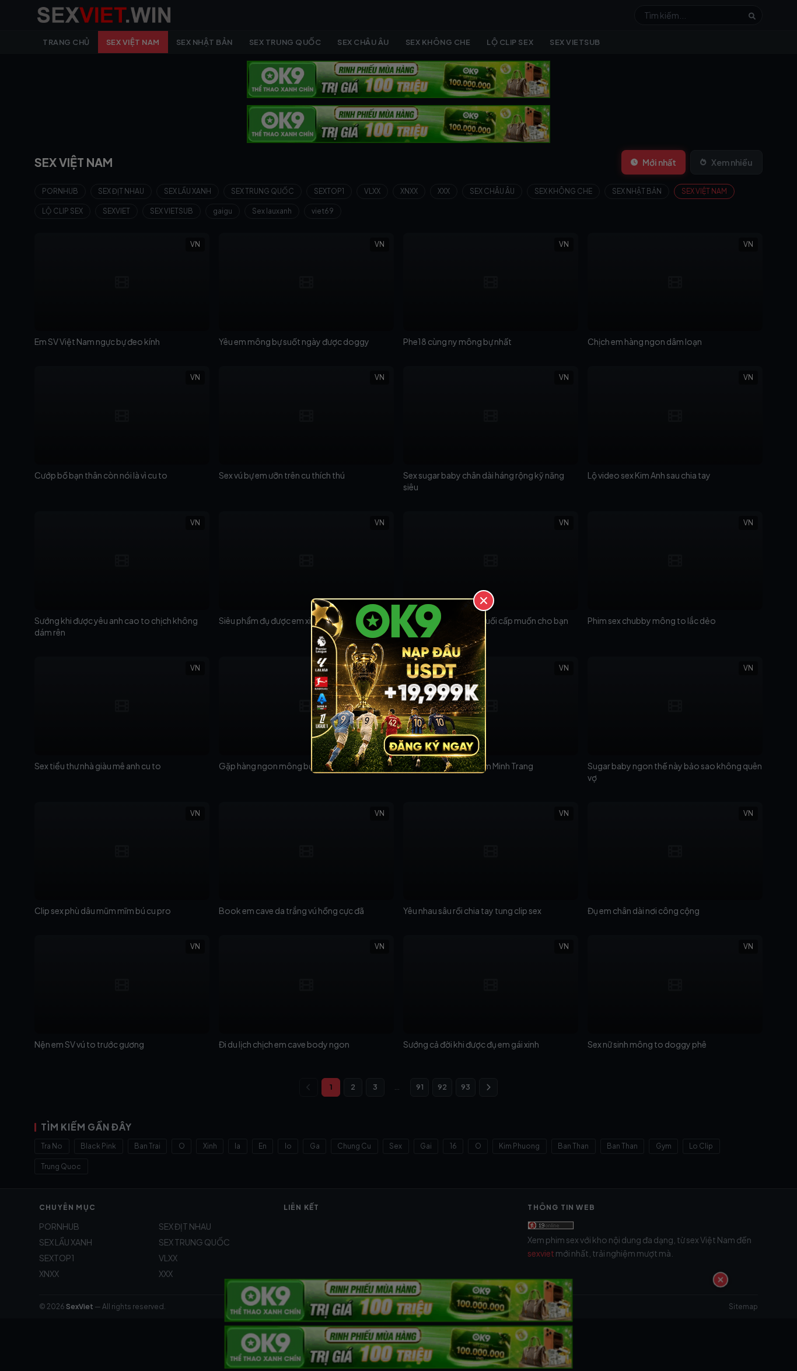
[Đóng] (483, 600)
